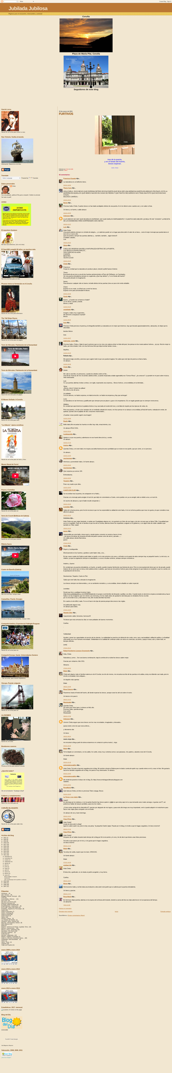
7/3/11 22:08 (66, 905)
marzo (6, 871)
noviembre (8, 858)
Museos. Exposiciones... (8, 928)
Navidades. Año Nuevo (8, 931)
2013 (5, 851)
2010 (5, 881)
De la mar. (4, 900)
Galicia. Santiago (6, 913)
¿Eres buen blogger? (6, 1057)
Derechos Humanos (7, 903)
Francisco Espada (69, 178)
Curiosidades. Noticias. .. (8, 899)
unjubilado (67, 309)
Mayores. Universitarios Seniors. (10, 922)
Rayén (65, 421)
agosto (7, 863)
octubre (7, 860)
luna (64, 322)
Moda (3, 925)
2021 (5, 837)
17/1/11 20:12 (67, 648)
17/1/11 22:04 (67, 668)
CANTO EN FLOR (69, 490)
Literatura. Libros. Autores (8, 921)
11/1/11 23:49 (67, 418)
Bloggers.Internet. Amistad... (9, 896)
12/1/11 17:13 (67, 442)
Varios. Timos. (5, 942)
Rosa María (67, 896)
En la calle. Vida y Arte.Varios (10, 907)
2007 (5, 886)
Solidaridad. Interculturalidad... (10, 939)
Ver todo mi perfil (6, 197)
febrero (7, 873)
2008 (5, 884)
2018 (5, 843)
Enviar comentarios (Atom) (76, 915)
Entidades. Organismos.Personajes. (11, 909)
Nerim (65, 203)
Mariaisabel (67, 702)
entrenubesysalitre (69, 765)
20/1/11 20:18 (67, 746)
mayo (6, 868)
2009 (5, 883)
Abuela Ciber (67, 612)
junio (6, 866)
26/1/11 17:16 (67, 829)
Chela (65, 264)
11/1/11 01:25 (67, 307)
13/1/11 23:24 (67, 504)
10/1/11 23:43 (67, 294)
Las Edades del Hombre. (8, 920)
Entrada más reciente (65, 911)
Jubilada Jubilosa (28, 8)
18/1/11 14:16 (67, 699)
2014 (5, 849)
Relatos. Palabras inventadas (9, 936)
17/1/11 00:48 (67, 543)
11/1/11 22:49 (67, 364)
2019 (5, 841)
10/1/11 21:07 (67, 224)
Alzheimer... (4, 893)
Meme (65, 883)
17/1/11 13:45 (67, 610)
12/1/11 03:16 (67, 431)
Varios (3, 941)
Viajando (3, 943)
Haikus (65, 170)
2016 (5, 846)
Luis (64, 227)
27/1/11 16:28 (67, 862)
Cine (2, 897)
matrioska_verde (69, 341)
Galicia (3, 910)
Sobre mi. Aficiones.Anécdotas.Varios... (12, 938)
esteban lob (67, 865)
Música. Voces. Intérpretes (9, 929)
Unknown (66, 216)
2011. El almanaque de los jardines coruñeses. (15, 879)
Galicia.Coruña (5, 914)
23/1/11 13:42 (67, 816)
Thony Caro (67, 188)
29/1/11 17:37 (67, 894)
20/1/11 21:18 (67, 762)
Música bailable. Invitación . (10, 876)
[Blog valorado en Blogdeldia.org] (7, 1054)
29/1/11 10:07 (67, 881)
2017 (5, 844)
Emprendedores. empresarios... (10, 906)
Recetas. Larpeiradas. (7, 935)
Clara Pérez (67, 819)
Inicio (116, 911)
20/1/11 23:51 (67, 785)
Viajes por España (6, 945)
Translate (35, 178)
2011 (5, 855)
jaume (65, 531)
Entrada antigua (166, 911)
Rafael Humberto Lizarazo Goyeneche (76, 651)
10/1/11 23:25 (67, 261)
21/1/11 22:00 (67, 794)
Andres (65, 445)
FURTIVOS (7, 878)
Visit (7, 1045)
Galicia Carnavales (6, 911)
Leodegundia (67, 434)
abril (6, 870)
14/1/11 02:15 (67, 515)
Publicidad (4, 934)
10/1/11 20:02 (67, 200)
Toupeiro (66, 481)
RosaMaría (67, 787)
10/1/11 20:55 (67, 213)
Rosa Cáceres (68, 689)
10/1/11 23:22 (67, 242)
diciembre (7, 856)
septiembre (8, 861)
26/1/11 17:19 (67, 846)
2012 (5, 853)
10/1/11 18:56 (67, 185)
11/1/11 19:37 (67, 338)
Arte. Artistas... (5, 895)
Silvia (65, 245)
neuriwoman (67, 458)
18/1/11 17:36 (67, 716)
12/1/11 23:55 (67, 487)
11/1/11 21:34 (67, 353)
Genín (65, 296)
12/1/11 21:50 (67, 455)
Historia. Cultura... (6, 918)
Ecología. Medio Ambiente (9, 904)
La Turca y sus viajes (70, 797)
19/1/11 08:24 (67, 736)
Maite (65, 671)
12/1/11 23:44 (67, 465)
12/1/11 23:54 (67, 478)
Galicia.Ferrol (5, 915)
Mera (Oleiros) (5, 924)
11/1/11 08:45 (67, 320)
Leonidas (66, 507)
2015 (5, 848)
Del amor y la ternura (7, 902)
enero (6, 875)
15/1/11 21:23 (67, 528)
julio (6, 865)
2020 (5, 839)
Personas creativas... (7, 932)
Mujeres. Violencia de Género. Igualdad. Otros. (14, 927)
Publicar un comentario (65, 908)
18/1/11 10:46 (67, 686)
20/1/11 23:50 (67, 773)
